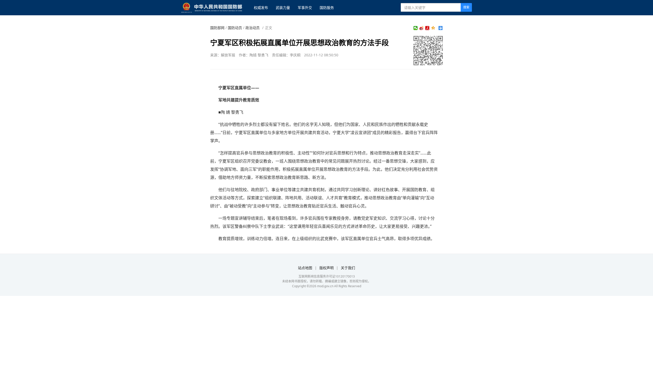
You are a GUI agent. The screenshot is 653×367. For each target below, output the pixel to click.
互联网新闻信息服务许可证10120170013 (326, 276)
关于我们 (348, 267)
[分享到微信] (415, 28)
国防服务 (327, 7)
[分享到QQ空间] (433, 28)
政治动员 (252, 27)
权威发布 (261, 7)
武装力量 (283, 7)
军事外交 (305, 7)
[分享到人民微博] (427, 28)
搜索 (466, 7)
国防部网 (217, 27)
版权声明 (326, 267)
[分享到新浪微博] (421, 28)
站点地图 (305, 267)
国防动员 (235, 27)
